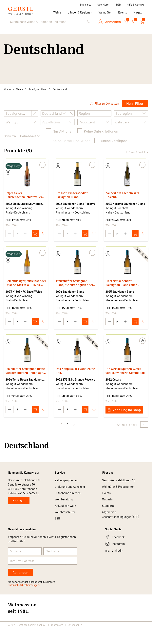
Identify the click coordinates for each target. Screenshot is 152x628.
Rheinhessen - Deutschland (73, 212)
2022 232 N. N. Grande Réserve (75, 379)
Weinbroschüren (65, 512)
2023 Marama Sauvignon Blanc (125, 203)
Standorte (85, 4)
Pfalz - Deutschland (18, 212)
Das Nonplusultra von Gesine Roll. (75, 371)
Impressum (57, 624)
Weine (19, 89)
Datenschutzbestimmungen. (24, 585)
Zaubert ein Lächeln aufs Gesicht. (122, 195)
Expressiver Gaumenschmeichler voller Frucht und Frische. (24, 195)
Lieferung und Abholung (70, 486)
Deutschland (60, 89)
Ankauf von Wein (65, 505)
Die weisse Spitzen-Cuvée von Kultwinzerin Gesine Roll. (125, 371)
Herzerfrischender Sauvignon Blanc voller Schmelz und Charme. (121, 283)
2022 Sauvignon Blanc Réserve (75, 203)
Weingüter (105, 12)
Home (7, 89)
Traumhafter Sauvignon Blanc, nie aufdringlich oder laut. (74, 283)
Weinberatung (64, 499)
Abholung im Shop (126, 410)
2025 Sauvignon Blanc (119, 291)
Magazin (138, 12)
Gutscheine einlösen (68, 493)
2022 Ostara (113, 379)
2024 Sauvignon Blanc (70, 291)
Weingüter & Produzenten (118, 486)
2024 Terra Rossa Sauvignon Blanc (24, 380)
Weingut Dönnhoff (116, 208)
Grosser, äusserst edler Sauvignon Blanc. (72, 195)
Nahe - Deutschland (117, 212)
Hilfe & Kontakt (135, 4)
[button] (89, 21)
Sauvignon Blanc (37, 89)
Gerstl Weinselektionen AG (118, 480)
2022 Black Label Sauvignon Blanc (24, 204)
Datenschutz (74, 624)
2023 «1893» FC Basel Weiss (24, 291)
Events (122, 12)
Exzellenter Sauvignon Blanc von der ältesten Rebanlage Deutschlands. (25, 371)
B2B (118, 4)
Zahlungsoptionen (66, 480)
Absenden (20, 572)
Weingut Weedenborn (69, 208)
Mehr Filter (134, 103)
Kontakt (18, 500)
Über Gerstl (103, 4)
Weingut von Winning (19, 208)
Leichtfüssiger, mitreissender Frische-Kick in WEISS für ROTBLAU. (26, 283)
